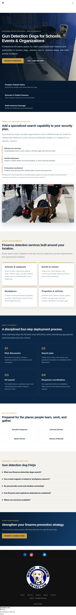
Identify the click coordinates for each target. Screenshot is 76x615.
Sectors (38, 595)
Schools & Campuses (19, 429)
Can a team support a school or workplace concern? (27, 479)
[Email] (44, 554)
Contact (53, 595)
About (46, 595)
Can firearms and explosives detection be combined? (27, 493)
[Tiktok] (51, 554)
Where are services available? (17, 500)
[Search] (73, 3)
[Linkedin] (38, 554)
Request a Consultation (14, 536)
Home (22, 595)
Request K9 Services (12, 61)
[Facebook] (25, 554)
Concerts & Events (56, 429)
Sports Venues (19, 439)
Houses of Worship (56, 439)
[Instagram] (31, 554)
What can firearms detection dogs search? (22, 472)
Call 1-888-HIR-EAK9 (35, 61)
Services (30, 595)
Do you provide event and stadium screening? (24, 486)
